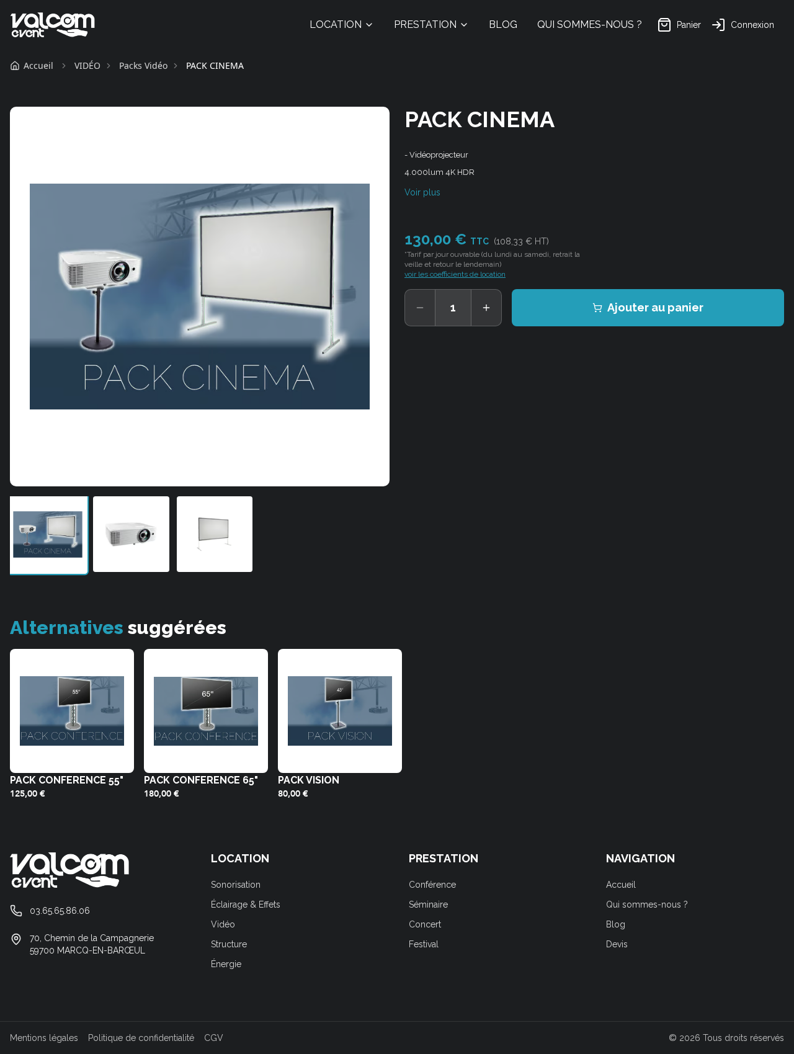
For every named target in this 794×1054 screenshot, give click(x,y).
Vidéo (223, 924)
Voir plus (422, 192)
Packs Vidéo (143, 65)
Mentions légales (44, 1038)
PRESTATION (425, 24)
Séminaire (428, 904)
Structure (229, 944)
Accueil (621, 885)
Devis (617, 944)
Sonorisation (236, 885)
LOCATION (336, 24)
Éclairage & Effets (245, 904)
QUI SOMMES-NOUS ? (589, 24)
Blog (615, 924)
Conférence (432, 885)
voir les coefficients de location (455, 274)
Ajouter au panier (655, 307)
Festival (424, 944)
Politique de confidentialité (141, 1038)
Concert (425, 924)
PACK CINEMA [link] (215, 65)
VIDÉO (87, 65)
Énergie (226, 964)
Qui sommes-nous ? (647, 904)
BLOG (503, 24)
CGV (213, 1038)
